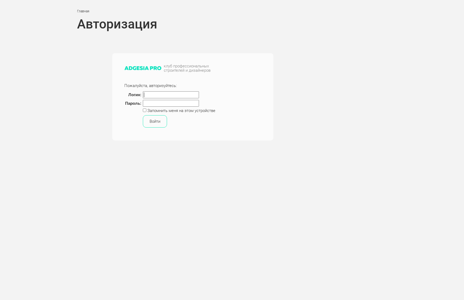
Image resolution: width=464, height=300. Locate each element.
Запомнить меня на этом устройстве (180, 110)
